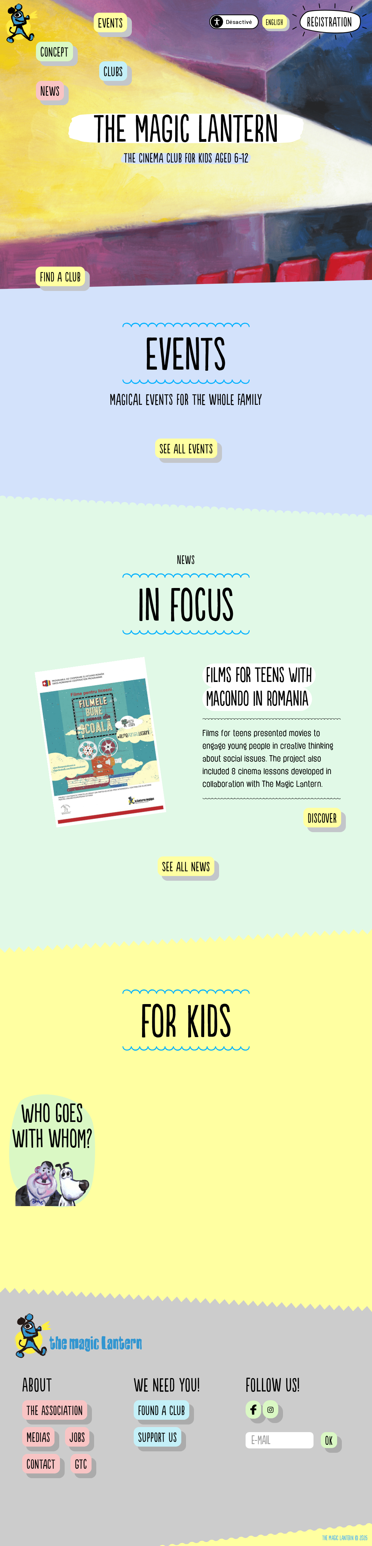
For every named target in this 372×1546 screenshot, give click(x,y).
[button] (274, 22)
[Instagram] (270, 1409)
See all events (186, 449)
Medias (38, 1438)
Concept (54, 52)
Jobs (77, 1438)
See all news (186, 867)
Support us (157, 1438)
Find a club (60, 277)
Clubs (113, 72)
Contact (41, 1464)
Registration (329, 22)
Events (110, 23)
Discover (322, 818)
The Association (55, 1411)
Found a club (161, 1411)
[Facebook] (253, 1410)
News (50, 91)
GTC (81, 1464)
